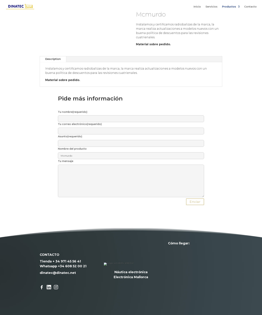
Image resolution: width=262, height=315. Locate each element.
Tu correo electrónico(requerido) (80, 124)
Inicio (197, 6)
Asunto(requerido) (70, 136)
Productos (229, 6)
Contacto (250, 6)
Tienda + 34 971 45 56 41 (60, 261)
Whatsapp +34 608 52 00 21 (63, 266)
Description (53, 59)
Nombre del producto (72, 148)
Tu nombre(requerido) (72, 112)
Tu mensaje (65, 161)
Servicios (211, 6)
